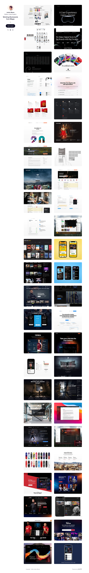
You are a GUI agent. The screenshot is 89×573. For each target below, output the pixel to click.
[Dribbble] (80, 569)
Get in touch (10, 26)
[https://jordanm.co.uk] (10, 30)
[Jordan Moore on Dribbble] (12, 30)
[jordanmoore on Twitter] (8, 30)
